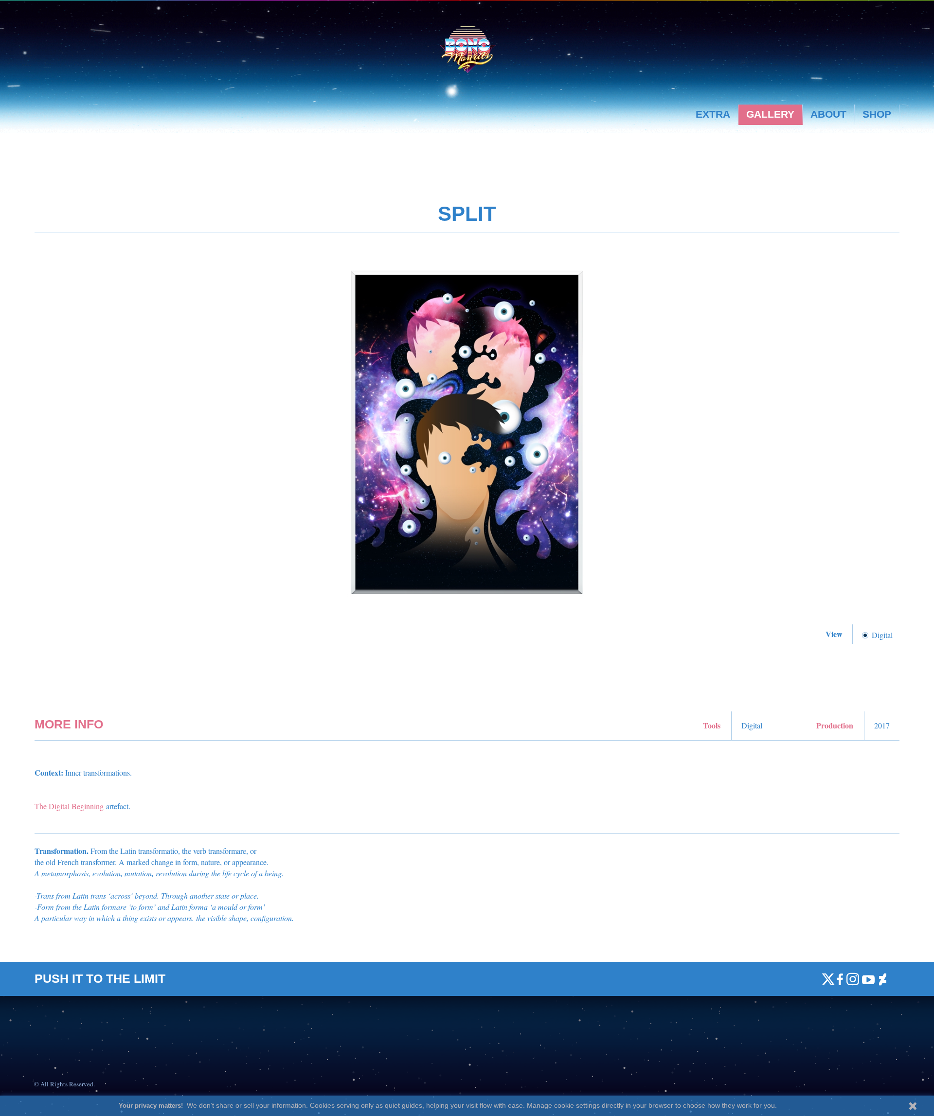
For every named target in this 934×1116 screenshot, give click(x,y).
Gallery (770, 114)
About (828, 114)
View (835, 633)
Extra (713, 114)
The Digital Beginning (69, 806)
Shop (876, 114)
